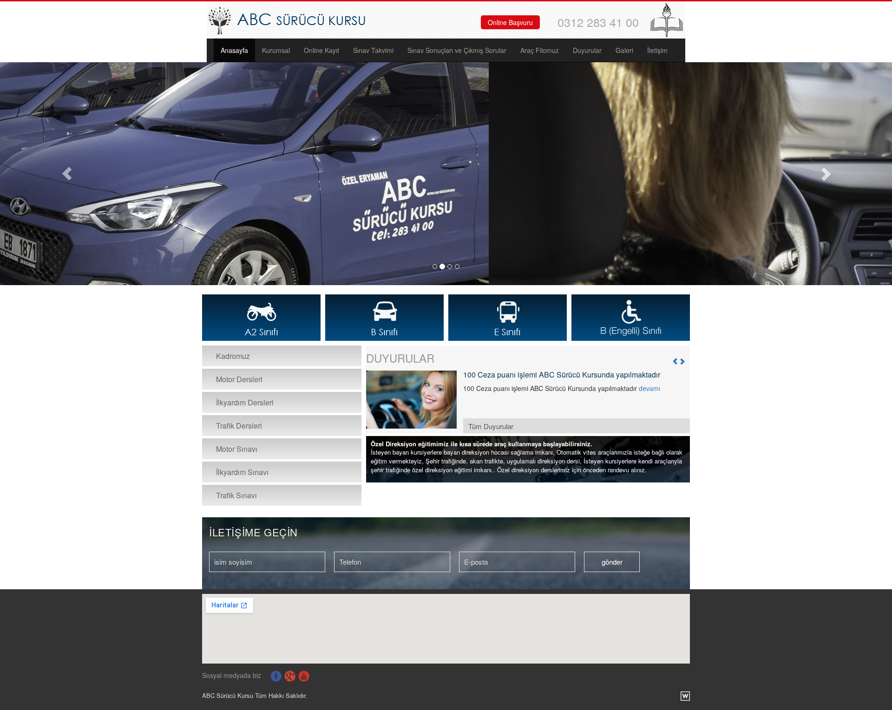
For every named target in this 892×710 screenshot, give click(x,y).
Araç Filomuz (539, 50)
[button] (67, 173)
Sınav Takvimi (373, 50)
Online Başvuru (510, 22)
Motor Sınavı (236, 448)
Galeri (624, 50)
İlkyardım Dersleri (245, 402)
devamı (649, 388)
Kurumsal (276, 50)
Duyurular (587, 50)
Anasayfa (234, 50)
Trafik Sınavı (236, 495)
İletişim (657, 50)
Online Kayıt (321, 50)
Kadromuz (233, 356)
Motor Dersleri (239, 379)
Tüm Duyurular (490, 426)
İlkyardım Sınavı (242, 472)
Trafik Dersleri (239, 425)
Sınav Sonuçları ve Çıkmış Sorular (456, 50)
